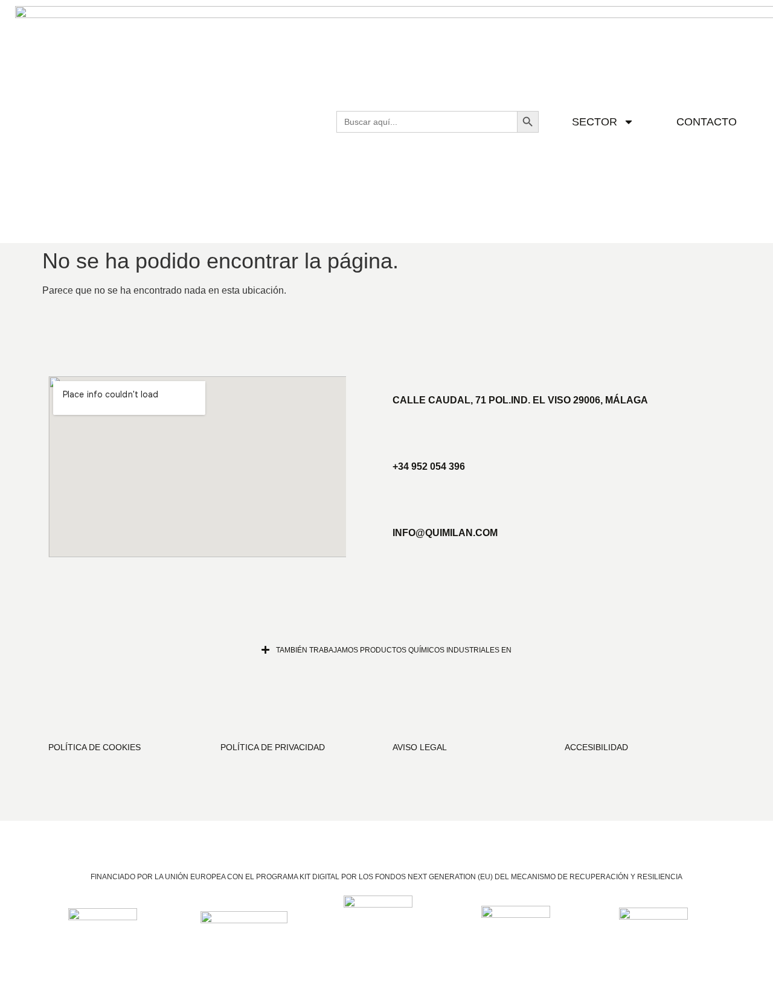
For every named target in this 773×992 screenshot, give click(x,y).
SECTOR (594, 122)
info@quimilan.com (445, 533)
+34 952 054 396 (429, 466)
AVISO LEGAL (420, 747)
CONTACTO (706, 122)
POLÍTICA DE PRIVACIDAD (272, 747)
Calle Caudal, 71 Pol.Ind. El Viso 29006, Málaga (520, 400)
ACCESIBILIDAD (596, 747)
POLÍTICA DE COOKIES (94, 747)
